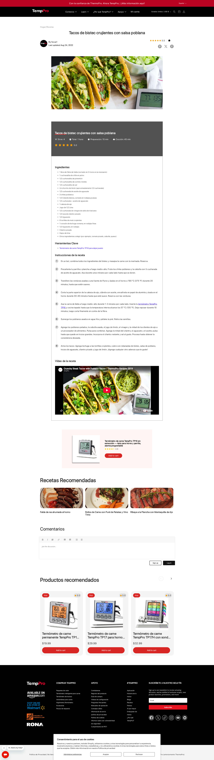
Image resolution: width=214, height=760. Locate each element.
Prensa (129, 705)
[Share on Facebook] (172, 48)
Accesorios (60, 705)
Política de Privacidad (37, 755)
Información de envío (98, 711)
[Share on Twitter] (166, 48)
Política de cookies (97, 717)
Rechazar (139, 754)
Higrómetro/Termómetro (64, 702)
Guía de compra (96, 696)
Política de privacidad (106, 748)
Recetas (50, 27)
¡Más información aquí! (133, 3)
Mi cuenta (135, 11)
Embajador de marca (132, 713)
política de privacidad (99, 714)
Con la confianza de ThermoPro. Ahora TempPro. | (95, 3)
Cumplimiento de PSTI (99, 727)
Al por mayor (131, 708)
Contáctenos (95, 690)
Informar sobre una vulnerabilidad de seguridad (103, 722)
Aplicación (131, 690)
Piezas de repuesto (63, 708)
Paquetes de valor (62, 690)
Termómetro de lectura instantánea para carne (64, 698)
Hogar (43, 27)
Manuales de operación (99, 705)
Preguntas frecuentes (98, 702)
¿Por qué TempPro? (130, 719)
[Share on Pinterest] (160, 48)
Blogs (129, 699)
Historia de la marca (131, 695)
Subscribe (168, 707)
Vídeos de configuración (99, 699)
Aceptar (106, 754)
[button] (174, 11)
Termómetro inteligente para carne (68, 693)
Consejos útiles (96, 708)
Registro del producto (98, 693)
